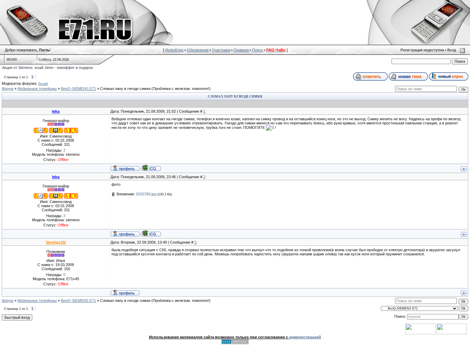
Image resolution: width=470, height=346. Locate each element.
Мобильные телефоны (37, 88)
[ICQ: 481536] (151, 168)
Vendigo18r (56, 242)
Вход (451, 50)
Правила (241, 50)
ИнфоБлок (174, 50)
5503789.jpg (146, 194)
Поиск (257, 50)
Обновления (198, 50)
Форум (7, 88)
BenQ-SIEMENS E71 (78, 88)
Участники (221, 50)
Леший (43, 83)
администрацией (305, 337)
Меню (12, 59)
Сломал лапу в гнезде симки (125, 88)
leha (56, 111)
